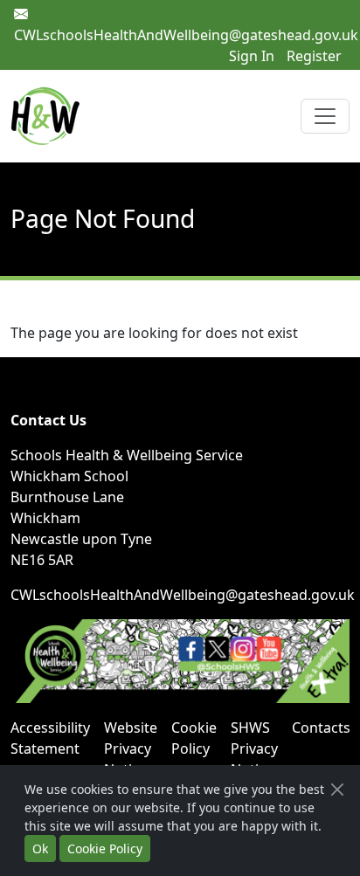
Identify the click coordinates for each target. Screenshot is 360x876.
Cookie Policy (194, 738)
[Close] (337, 789)
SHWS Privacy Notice (254, 748)
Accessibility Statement (50, 738)
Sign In (251, 56)
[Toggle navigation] (325, 116)
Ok (40, 848)
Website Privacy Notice (130, 748)
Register (314, 56)
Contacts (321, 727)
